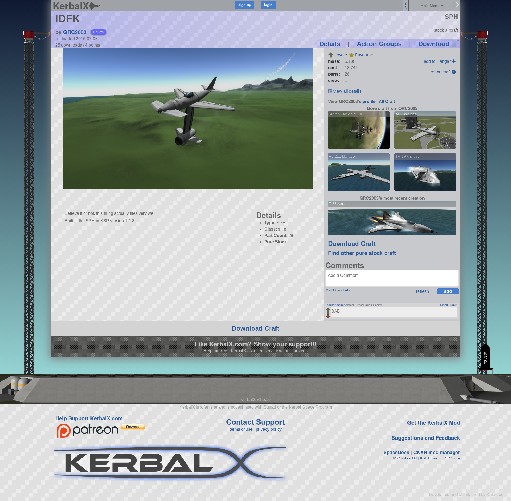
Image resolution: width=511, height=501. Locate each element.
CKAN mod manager (436, 452)
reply (453, 304)
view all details (346, 91)
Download (433, 43)
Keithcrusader (336, 304)
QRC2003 (74, 32)
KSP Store (451, 458)
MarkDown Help (337, 290)
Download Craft (352, 243)
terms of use (241, 429)
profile (369, 101)
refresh (422, 291)
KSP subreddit (405, 458)
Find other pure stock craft (362, 253)
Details (329, 43)
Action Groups (379, 43)
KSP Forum (429, 458)
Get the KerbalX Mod (433, 422)
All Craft (387, 101)
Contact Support (255, 421)
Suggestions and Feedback (426, 437)
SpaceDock (396, 452)
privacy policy (269, 429)
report (444, 304)
